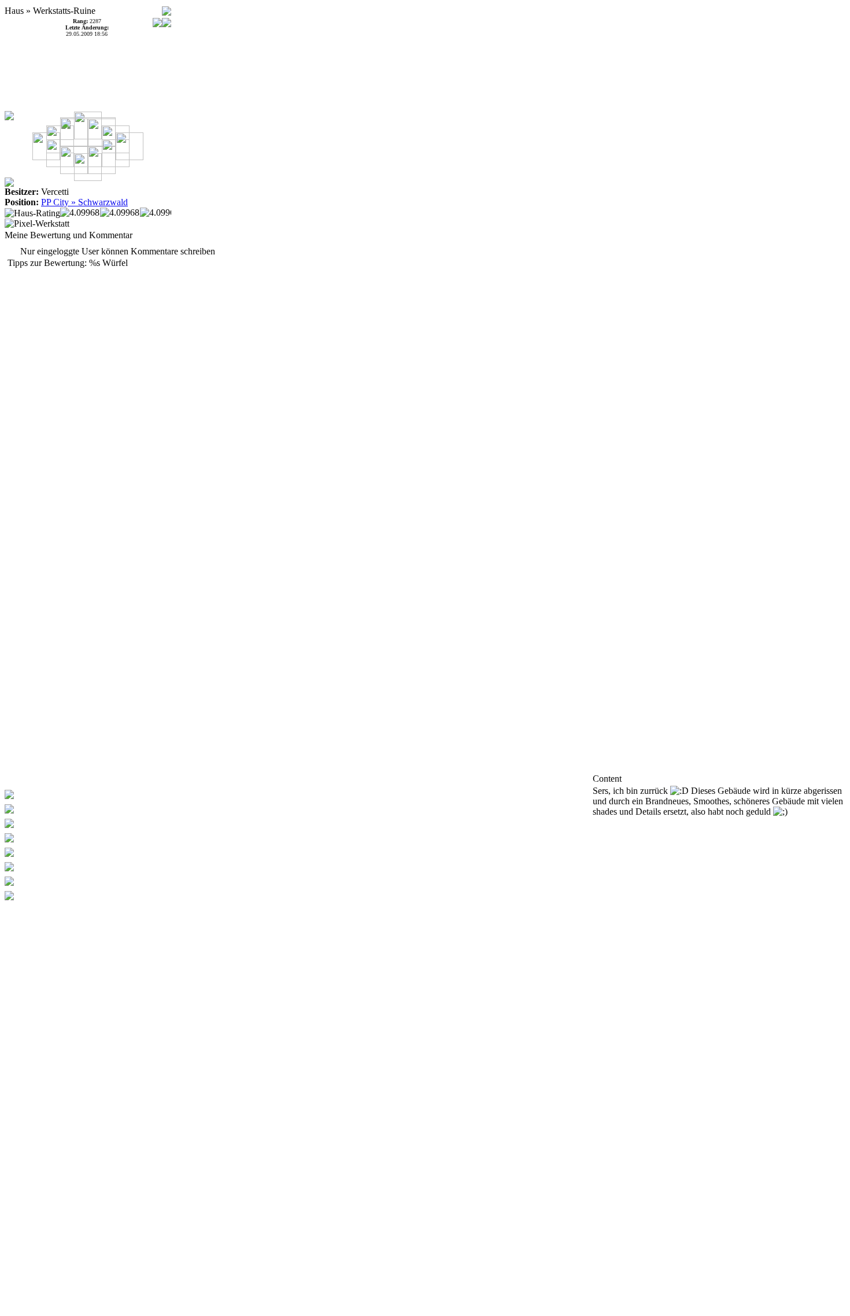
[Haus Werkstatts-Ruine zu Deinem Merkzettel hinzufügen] (166, 8)
